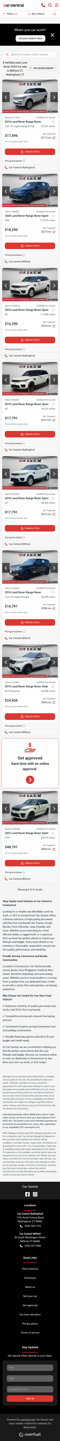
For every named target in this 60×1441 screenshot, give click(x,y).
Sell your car (30, 1296)
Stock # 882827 (12, 211)
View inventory (30, 1268)
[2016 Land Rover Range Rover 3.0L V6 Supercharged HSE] (30, 96)
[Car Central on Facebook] (26, 1194)
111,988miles (47, 314)
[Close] (52, 35)
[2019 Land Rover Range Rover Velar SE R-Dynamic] (30, 661)
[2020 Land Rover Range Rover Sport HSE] (30, 190)
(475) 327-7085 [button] (32, 1245)
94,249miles (48, 596)
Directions (30, 1277)
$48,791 (11, 847)
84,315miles (48, 837)
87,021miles (48, 126)
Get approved (30, 1305)
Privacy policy (30, 1323)
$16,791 (11, 606)
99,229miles (48, 408)
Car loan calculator (30, 1314)
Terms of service (30, 1332)
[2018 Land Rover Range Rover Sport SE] (30, 284)
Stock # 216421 (12, 682)
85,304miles (48, 502)
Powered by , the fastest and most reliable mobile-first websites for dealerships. (30, 1423)
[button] (43, 5)
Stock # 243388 (12, 829)
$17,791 (11, 418)
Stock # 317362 (12, 117)
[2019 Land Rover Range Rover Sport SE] (30, 378)
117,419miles (47, 220)
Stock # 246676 (12, 588)
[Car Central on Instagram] (34, 1194)
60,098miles (48, 691)
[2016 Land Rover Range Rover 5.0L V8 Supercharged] (30, 567)
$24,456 (11, 700)
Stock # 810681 (12, 494)
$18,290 (11, 230)
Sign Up (30, 1398)
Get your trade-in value (30, 38)
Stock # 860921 (12, 400)
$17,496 (11, 136)
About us (30, 1287)
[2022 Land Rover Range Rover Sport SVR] (30, 807)
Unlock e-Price (32, 151)
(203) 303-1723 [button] (32, 1225)
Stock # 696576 (12, 305)
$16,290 (11, 324)
